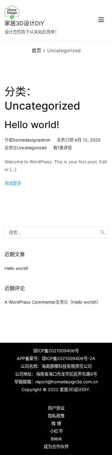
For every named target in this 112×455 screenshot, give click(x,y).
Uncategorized (32, 147)
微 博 (56, 423)
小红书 (56, 431)
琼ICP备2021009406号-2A (68, 358)
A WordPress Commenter (30, 302)
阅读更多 (12, 183)
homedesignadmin (31, 139)
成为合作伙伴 (56, 446)
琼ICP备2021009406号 (56, 350)
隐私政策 (56, 415)
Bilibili (56, 438)
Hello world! (31, 124)
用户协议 (56, 408)
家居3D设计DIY (24, 23)
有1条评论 (62, 147)
